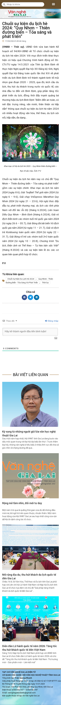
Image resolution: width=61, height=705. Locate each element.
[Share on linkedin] (36, 297)
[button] (53, 3)
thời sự (45, 282)
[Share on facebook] (24, 297)
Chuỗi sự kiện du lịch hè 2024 (20, 279)
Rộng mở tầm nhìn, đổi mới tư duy (22, 503)
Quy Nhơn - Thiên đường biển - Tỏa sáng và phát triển (29, 281)
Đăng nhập (52, 321)
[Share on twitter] (30, 297)
